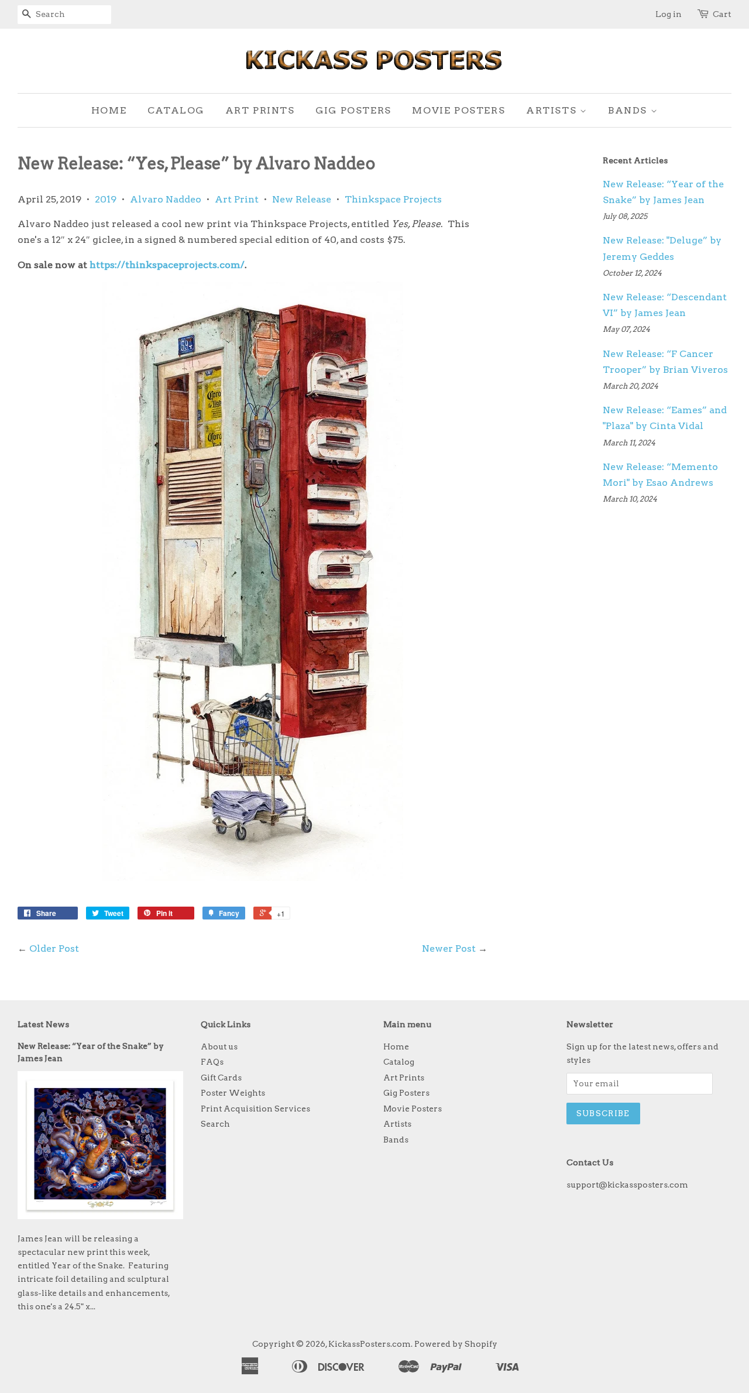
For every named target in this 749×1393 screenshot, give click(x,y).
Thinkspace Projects (393, 199)
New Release (301, 199)
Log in (668, 14)
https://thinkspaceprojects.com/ (167, 264)
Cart (722, 14)
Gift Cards (221, 1077)
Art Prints (260, 110)
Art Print (237, 199)
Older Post (54, 948)
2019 (105, 199)
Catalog (175, 110)
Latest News (43, 1024)
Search (215, 1123)
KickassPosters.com (369, 1344)
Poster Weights (233, 1092)
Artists (553, 110)
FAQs (212, 1061)
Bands (629, 110)
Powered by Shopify (455, 1344)
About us (219, 1046)
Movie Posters (458, 110)
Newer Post (449, 948)
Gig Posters (353, 110)
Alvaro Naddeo (165, 199)
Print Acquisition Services (255, 1108)
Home (108, 110)
